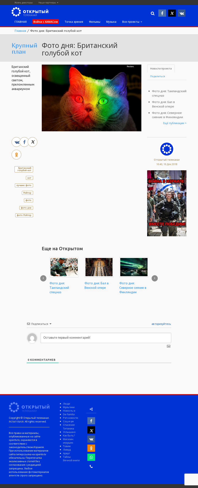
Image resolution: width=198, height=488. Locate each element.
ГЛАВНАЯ (21, 21)
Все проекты (131, 21)
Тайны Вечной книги (71, 458)
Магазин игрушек (68, 440)
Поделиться (157, 76)
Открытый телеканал (167, 159)
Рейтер (27, 192)
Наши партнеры (47, 2)
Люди (66, 403)
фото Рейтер (24, 215)
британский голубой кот (24, 169)
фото (28, 200)
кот (29, 177)
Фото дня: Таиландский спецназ (59, 287)
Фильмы (94, 21)
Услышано (69, 432)
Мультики (69, 407)
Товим (67, 446)
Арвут (66, 453)
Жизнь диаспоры (24, 2)
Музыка (111, 21)
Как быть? (69, 435)
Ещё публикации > (174, 123)
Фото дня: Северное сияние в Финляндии (132, 287)
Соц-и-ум (68, 421)
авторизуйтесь (161, 323)
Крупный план (24, 48)
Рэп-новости (70, 418)
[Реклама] (167, 203)
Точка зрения (74, 21)
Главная (20, 31)
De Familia (69, 414)
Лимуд (67, 449)
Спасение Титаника (69, 426)
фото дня (26, 207)
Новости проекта (161, 68)
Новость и (69, 410)
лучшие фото (23, 185)
